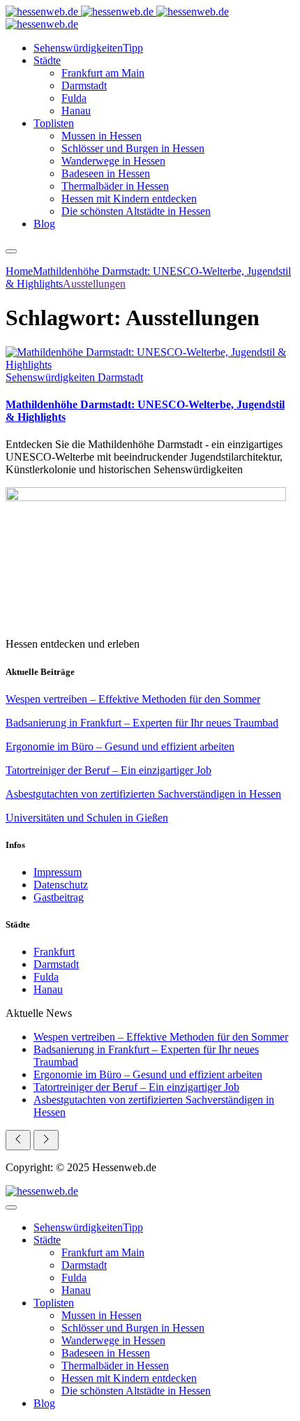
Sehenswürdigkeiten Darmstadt (74, 377)
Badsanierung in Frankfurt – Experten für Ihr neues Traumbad (142, 723)
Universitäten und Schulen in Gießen (87, 818)
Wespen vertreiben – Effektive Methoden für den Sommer (133, 699)
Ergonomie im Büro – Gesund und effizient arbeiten (120, 746)
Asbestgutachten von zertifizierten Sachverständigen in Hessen (143, 794)
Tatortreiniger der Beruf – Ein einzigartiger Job (108, 770)
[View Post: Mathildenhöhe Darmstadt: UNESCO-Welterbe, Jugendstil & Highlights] (150, 358)
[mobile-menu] (11, 251)
